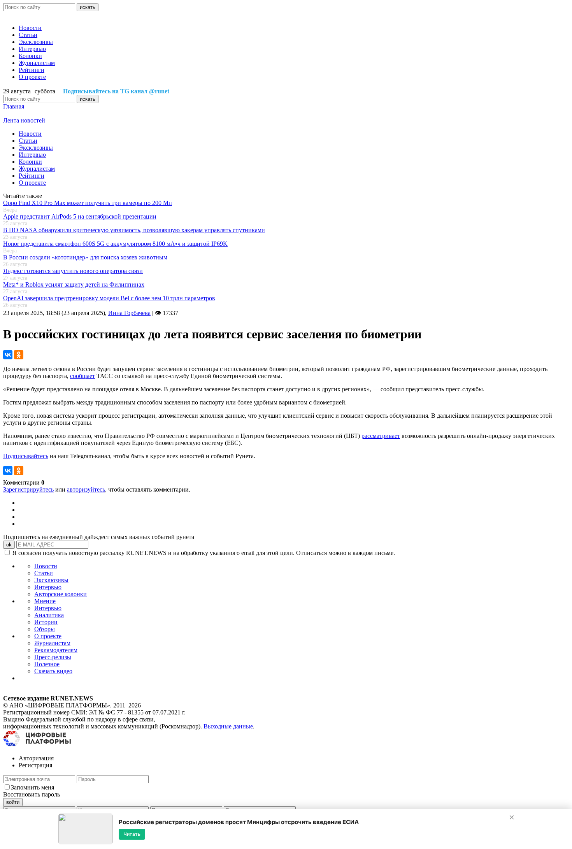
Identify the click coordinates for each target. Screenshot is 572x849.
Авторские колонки (60, 594)
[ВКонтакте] (7, 354)
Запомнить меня (32, 787)
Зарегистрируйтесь (28, 489)
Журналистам (37, 63)
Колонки (30, 56)
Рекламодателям (55, 650)
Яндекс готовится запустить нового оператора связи (73, 271)
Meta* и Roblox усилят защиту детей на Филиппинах (73, 284)
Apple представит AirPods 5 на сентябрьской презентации (79, 216)
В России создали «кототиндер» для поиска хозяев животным (85, 257)
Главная (13, 106)
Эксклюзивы (36, 42)
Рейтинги (31, 70)
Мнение (45, 601)
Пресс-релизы (52, 657)
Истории (46, 622)
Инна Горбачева (129, 313)
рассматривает (380, 435)
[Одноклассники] (18, 354)
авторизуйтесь (86, 489)
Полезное (47, 664)
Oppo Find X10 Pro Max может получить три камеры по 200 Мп (87, 203)
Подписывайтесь (25, 456)
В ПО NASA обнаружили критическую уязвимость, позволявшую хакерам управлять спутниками (134, 230)
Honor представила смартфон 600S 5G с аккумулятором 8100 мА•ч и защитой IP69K (115, 243)
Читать (131, 834)
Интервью (32, 49)
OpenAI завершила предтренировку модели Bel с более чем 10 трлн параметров (109, 298)
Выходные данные (228, 726)
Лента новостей (24, 120)
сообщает (82, 376)
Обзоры (44, 629)
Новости (30, 28)
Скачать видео (53, 671)
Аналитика (49, 615)
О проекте (32, 77)
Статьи (28, 35)
